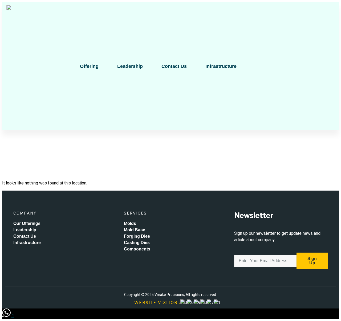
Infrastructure (221, 66)
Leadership (130, 66)
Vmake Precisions (169, 295)
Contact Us (174, 66)
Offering (89, 66)
